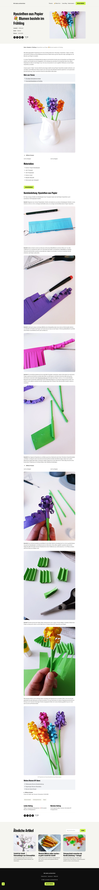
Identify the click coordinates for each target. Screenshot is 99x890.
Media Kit (56, 876)
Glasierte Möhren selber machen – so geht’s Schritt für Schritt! (49, 854)
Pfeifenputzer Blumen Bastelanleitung (35, 784)
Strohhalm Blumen (42, 378)
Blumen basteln (27, 799)
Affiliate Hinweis (30, 155)
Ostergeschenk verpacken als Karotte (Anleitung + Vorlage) (72, 854)
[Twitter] (17, 37)
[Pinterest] (14, 37)
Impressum (50, 876)
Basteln (29, 47)
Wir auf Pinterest (80, 3)
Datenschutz (44, 876)
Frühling (34, 47)
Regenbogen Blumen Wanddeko (33, 786)
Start (25, 47)
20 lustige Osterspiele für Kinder (33, 78)
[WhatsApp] (22, 37)
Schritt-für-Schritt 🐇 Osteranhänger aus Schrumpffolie (24, 854)
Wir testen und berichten (19, 3)
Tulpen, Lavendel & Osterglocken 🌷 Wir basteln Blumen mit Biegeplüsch (35, 808)
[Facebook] (20, 37)
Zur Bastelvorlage (29, 187)
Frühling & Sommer (37, 799)
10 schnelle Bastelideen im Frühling (34, 81)
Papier (44, 799)
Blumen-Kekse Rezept (31, 789)
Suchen (82, 830)
